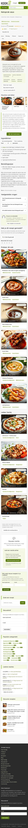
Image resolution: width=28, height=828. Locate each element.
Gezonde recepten (15, 660)
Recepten (12, 17)
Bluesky (8, 826)
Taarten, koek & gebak (9, 653)
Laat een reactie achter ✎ (9, 90)
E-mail (15, 582)
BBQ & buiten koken (6, 21)
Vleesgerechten (19, 464)
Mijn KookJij (4, 760)
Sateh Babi (5, 351)
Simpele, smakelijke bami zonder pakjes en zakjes (15, 723)
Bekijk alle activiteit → (9, 692)
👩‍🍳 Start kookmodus (14, 134)
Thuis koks (3, 770)
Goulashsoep (5, 516)
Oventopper (10, 729)
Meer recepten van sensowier (14, 223)
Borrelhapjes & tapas (8, 651)
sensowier (15, 216)
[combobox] (16, 7)
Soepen (4, 518)
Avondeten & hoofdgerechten (8, 380)
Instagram (14, 826)
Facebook (20, 826)
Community (4, 784)
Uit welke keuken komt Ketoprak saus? (13, 210)
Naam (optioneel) (6, 582)
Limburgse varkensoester (13, 704)
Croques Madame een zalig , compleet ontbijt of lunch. (14, 717)
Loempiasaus (6, 405)
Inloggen (15, 3)
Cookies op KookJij (5, 774)
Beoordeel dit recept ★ (8, 87)
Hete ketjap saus (7, 324)
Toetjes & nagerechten (9, 647)
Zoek (22, 602)
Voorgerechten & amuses (9, 645)
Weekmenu (4, 768)
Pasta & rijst (19, 656)
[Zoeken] (25, 7)
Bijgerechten (7, 643)
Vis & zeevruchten (8, 649)
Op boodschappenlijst (7, 141)
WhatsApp (7, 36)
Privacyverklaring (5, 780)
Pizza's (17, 437)
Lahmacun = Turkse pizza (9, 435)
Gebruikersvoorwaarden (7, 776)
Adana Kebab (6, 462)
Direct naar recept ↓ (7, 85)
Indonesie (19, 81)
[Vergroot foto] (3, 59)
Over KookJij (4, 749)
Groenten (6, 658)
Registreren (22, 3)
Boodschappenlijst (6, 766)
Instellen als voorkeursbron (11, 530)
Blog (2, 757)
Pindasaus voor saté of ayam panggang (13, 270)
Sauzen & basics (5, 23)
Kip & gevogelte (16, 658)
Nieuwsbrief (4, 762)
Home (8, 17)
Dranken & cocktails (15, 21)
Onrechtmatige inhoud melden (9, 782)
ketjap (4, 147)
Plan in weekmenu (18, 141)
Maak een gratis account (13, 560)
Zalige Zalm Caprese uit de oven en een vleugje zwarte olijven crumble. (16, 710)
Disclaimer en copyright (7, 778)
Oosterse (13, 81)
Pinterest (14, 36)
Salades (6, 660)
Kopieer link (20, 36)
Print (3, 38)
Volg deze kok (5, 32)
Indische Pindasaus (7, 378)
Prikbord (3, 752)
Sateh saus (5, 297)
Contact (3, 753)
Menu (5, 7)
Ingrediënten (4, 772)
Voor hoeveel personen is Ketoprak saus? (11, 199)
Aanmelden (6, 589)
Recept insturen (5, 764)
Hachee (4, 489)
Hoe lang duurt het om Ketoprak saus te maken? (12, 205)
